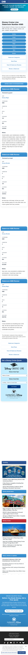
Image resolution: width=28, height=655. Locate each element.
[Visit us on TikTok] (4, 642)
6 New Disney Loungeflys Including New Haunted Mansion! (13, 484)
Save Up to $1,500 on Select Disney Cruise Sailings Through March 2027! (14, 542)
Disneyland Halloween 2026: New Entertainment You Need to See (11, 560)
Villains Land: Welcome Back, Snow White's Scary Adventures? (13, 571)
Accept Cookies (21, 652)
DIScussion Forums (14, 633)
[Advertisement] (14, 216)
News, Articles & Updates (10, 555)
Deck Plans (14, 61)
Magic (14, 43)
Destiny (14, 34)
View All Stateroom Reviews (14, 65)
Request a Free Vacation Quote (14, 611)
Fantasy (14, 40)
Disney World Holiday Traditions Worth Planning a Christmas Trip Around (13, 487)
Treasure (14, 46)
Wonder (14, 53)
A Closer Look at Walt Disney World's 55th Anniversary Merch (14, 480)
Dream (14, 37)
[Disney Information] (4, 1)
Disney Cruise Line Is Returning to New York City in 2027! (13, 538)
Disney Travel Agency (14, 635)
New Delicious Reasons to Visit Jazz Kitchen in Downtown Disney (13, 564)
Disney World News (8, 491)
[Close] (25, 646)
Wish (14, 50)
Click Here (13, 9)
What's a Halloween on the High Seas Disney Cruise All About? (12, 545)
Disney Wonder (6, 163)
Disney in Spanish (14, 636)
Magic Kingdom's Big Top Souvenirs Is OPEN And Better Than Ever (13, 509)
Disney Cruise (7, 520)
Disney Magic (5, 97)
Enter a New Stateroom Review (14, 83)
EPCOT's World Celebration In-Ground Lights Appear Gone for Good (13, 513)
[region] (14, 649)
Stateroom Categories (14, 57)
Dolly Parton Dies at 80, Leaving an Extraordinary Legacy (13, 568)
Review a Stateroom (14, 68)
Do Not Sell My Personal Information (9, 652)
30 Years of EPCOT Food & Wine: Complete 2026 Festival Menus (14, 516)
